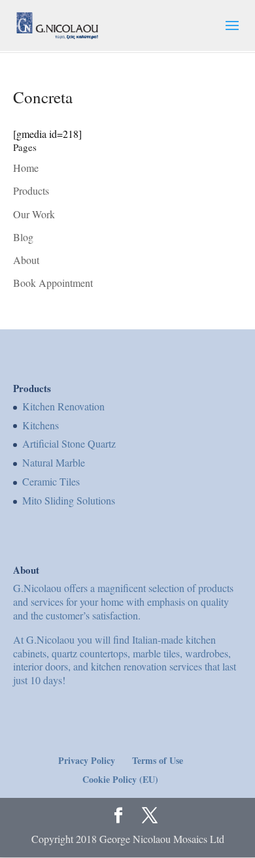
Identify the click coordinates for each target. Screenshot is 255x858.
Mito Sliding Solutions (68, 500)
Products (31, 190)
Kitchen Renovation (63, 406)
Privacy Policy (86, 760)
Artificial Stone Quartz (69, 443)
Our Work (34, 214)
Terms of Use (157, 760)
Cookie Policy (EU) (120, 779)
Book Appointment (53, 282)
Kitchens (40, 425)
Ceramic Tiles (51, 481)
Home (26, 167)
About (26, 260)
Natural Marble (53, 462)
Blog (23, 237)
